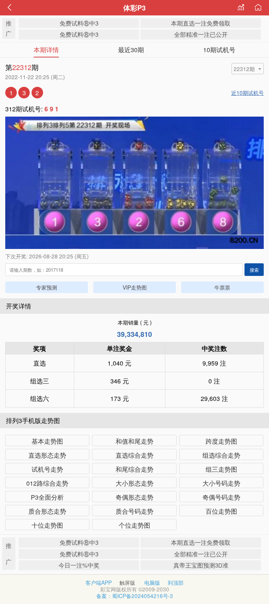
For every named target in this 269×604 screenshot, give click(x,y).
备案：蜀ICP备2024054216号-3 (134, 595)
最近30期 (131, 49)
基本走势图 (47, 441)
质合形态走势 (47, 511)
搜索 (254, 269)
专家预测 (46, 287)
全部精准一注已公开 (201, 34)
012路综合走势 (47, 483)
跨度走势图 (221, 441)
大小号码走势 (221, 483)
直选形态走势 (47, 455)
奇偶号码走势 (221, 497)
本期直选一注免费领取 (200, 23)
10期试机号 (219, 49)
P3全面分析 (47, 497)
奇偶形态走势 (134, 497)
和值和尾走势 (134, 441)
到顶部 (176, 582)
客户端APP (98, 582)
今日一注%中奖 (78, 565)
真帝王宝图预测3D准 (200, 565)
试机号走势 (47, 469)
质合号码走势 (134, 511)
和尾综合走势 (134, 469)
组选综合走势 (221, 455)
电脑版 (152, 582)
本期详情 (46, 49)
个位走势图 (134, 525)
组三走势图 (221, 469)
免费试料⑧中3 (79, 23)
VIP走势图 (135, 287)
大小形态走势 (134, 483)
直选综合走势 (134, 455)
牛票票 (222, 287)
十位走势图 (47, 525)
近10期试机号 (247, 92)
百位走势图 (221, 511)
